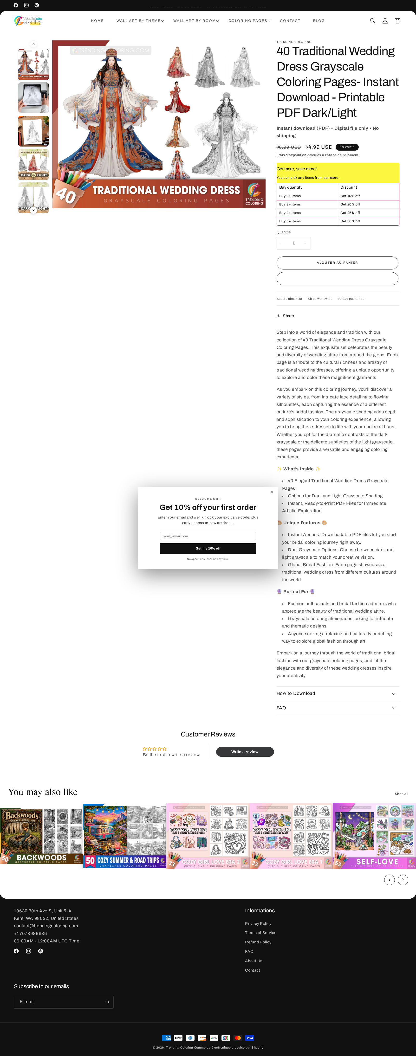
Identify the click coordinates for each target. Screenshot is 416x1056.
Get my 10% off (208, 548)
